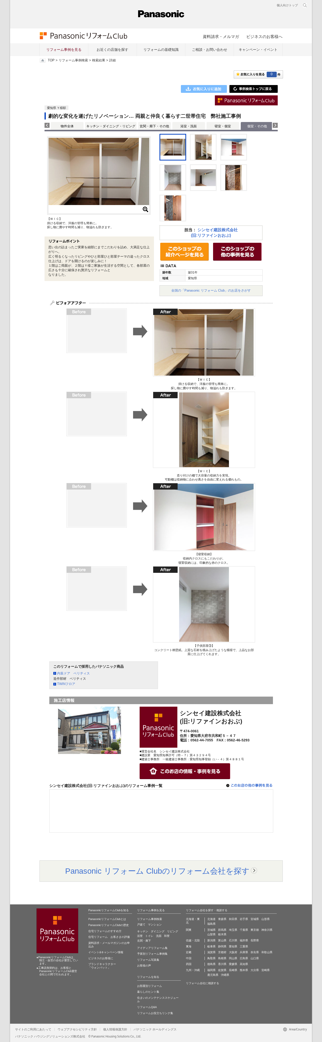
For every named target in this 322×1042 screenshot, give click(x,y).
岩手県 (244, 918)
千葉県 (244, 929)
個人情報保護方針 (115, 1029)
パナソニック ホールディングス (155, 1029)
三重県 (244, 946)
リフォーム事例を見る (64, 50)
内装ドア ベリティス (73, 673)
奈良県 (255, 952)
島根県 (222, 958)
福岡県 (211, 970)
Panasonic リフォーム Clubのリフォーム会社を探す (157, 871)
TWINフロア (66, 684)
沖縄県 (225, 974)
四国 (188, 964)
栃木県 (222, 934)
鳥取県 (211, 958)
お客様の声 (144, 965)
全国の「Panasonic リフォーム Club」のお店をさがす (211, 290)
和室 (167, 935)
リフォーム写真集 (148, 959)
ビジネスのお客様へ (264, 36)
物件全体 (67, 126)
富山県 (222, 940)
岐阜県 (211, 946)
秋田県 (233, 918)
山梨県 (211, 934)
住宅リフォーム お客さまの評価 (109, 936)
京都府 (222, 952)
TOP (51, 60)
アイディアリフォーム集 (152, 947)
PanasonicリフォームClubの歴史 (108, 925)
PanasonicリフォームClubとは (107, 918)
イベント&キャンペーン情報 (105, 952)
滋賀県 (211, 952)
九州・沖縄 (193, 970)
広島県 (244, 958)
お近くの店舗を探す (112, 50)
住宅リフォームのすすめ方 (105, 931)
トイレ (149, 935)
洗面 (159, 935)
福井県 (244, 940)
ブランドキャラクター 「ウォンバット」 (102, 966)
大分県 (255, 970)
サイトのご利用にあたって (33, 1029)
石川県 (233, 940)
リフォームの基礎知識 (161, 50)
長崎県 (233, 970)
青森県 (222, 918)
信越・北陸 (193, 940)
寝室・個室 (223, 126)
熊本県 (244, 970)
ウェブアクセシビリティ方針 (77, 1029)
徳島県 (211, 964)
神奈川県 (266, 929)
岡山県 (233, 958)
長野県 (255, 940)
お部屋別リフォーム (149, 985)
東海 (188, 946)
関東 (188, 929)
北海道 (211, 918)
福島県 (211, 923)
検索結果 (98, 60)
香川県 (222, 964)
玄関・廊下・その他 (154, 126)
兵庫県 (244, 952)
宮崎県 (265, 970)
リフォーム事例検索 (73, 60)
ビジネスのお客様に (100, 958)
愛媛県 (233, 964)
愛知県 (233, 946)
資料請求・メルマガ (221, 36)
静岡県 (222, 946)
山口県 (255, 958)
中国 (188, 958)
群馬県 (222, 929)
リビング (172, 931)
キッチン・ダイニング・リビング (110, 126)
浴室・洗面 (188, 126)
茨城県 (211, 929)
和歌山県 (266, 952)
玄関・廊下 (144, 940)
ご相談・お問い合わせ (209, 50)
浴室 (140, 935)
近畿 (188, 952)
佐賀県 (222, 970)
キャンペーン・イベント (258, 50)
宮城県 (255, 918)
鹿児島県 (212, 974)
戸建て (141, 924)
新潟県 (211, 940)
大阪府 (233, 952)
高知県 (244, 964)
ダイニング (158, 931)
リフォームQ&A (147, 1007)
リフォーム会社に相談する (202, 983)
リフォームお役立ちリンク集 (155, 1013)
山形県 (265, 918)
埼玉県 (233, 929)
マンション (155, 924)
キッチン (142, 931)
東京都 (255, 929)
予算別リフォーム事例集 (152, 953)
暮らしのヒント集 (148, 991)
